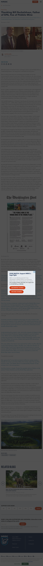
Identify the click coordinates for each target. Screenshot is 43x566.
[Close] (34, 271)
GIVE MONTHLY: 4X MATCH (17, 287)
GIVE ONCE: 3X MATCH (16, 291)
